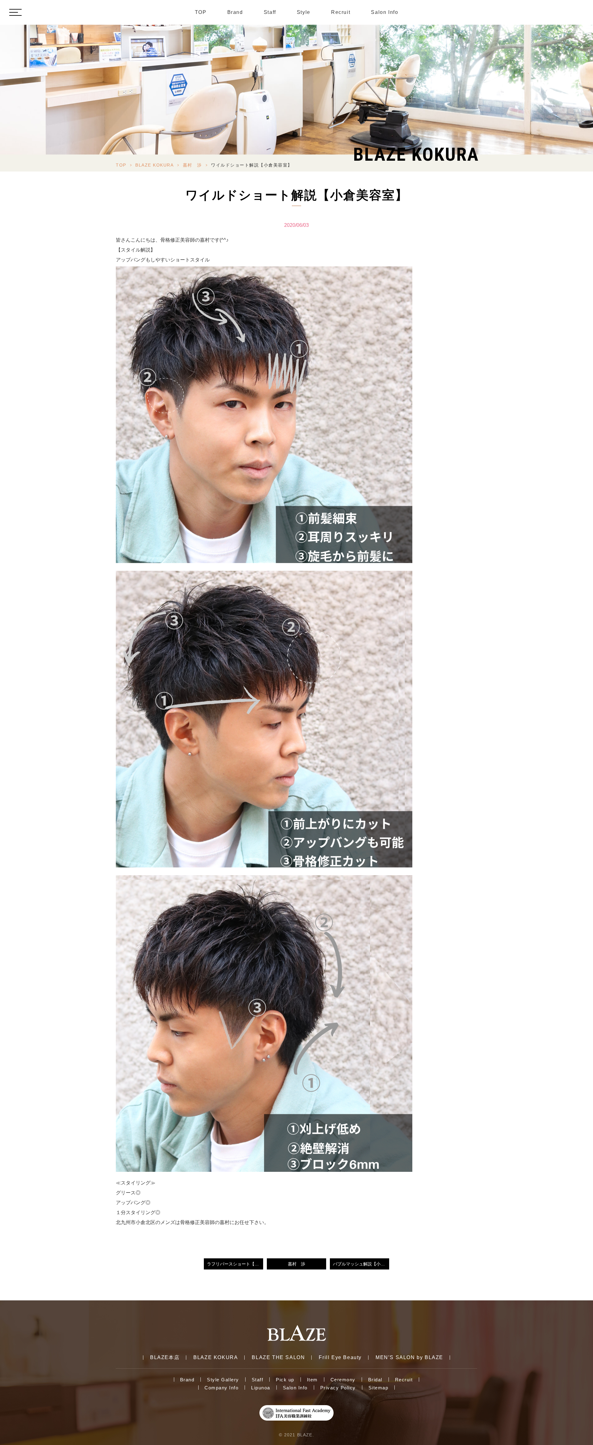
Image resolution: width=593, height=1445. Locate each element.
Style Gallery (223, 1379)
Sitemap (378, 1387)
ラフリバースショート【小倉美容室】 (235, 1263)
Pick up (285, 1379)
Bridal (375, 1379)
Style (303, 12)
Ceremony (342, 1379)
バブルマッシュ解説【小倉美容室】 (361, 1263)
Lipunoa (260, 1387)
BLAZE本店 (164, 1357)
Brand (235, 12)
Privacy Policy (338, 1387)
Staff (270, 12)
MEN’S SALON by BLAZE (409, 1357)
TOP (201, 12)
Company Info (221, 1387)
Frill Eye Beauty (340, 1357)
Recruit (340, 12)
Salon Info (384, 12)
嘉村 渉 (192, 165)
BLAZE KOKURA (154, 165)
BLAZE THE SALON (278, 1357)
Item (312, 1379)
